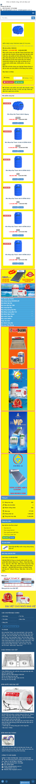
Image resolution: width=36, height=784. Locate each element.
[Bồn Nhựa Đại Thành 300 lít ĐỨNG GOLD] (18, 162)
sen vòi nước (5, 645)
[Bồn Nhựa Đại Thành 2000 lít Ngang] (18, 105)
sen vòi (29, 644)
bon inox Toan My (23, 635)
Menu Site (22, 619)
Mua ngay (20, 82)
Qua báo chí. (7, 528)
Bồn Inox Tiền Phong (7, 325)
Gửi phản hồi (26, 782)
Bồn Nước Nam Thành (7, 314)
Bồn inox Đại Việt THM (8, 305)
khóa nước (13, 645)
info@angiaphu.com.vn (25, 10)
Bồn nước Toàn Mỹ (7, 316)
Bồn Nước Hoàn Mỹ (7, 323)
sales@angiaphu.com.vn (10, 10)
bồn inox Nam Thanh (27, 637)
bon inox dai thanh (11, 634)
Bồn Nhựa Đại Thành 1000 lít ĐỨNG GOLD (18, 226)
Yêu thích (21, 123)
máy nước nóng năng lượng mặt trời (18, 641)
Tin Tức (21, 616)
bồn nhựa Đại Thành (7, 632)
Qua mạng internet (9, 530)
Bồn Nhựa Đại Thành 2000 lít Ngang (18, 114)
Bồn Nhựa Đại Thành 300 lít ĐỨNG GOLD (18, 170)
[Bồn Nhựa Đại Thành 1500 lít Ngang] (18, 30)
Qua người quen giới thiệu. (11, 532)
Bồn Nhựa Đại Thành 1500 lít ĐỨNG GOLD (18, 254)
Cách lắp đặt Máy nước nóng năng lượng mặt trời (21, 547)
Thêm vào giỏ (9, 82)
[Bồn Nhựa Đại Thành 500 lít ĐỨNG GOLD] (18, 190)
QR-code (4, 626)
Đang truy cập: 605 (14, 626)
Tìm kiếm (5, 619)
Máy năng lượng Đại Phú (8, 310)
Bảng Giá (5, 622)
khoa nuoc (20, 645)
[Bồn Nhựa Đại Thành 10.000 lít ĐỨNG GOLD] (18, 134)
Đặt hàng (15, 123)
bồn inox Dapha (17, 639)
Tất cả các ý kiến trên (10, 534)
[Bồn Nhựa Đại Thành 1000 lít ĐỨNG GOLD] (18, 218)
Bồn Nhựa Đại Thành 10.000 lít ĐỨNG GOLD (18, 142)
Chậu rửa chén (5, 321)
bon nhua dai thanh (19, 632)
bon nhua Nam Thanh (15, 637)
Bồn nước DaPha (6, 318)
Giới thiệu (5, 616)
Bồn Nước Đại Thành (7, 299)
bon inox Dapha (27, 639)
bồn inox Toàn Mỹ (12, 635)
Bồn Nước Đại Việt (6, 303)
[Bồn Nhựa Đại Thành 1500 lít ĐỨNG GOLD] (18, 246)
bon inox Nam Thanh (7, 639)
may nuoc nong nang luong (23, 640)
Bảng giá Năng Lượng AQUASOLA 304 (18, 588)
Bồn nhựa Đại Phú (6, 307)
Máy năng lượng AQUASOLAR (10, 301)
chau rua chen (22, 644)
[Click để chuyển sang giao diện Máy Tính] (6, 781)
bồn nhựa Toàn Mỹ (22, 634)
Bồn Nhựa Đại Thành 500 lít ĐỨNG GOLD (18, 198)
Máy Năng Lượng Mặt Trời (9, 312)
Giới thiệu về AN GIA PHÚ (9, 557)
